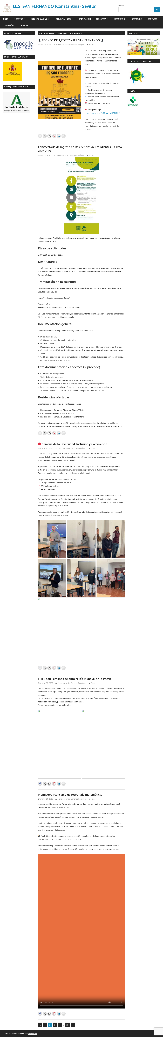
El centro (18, 19)
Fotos (91, 44)
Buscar (121, 5)
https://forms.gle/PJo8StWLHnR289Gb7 (102, 113)
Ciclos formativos (39, 19)
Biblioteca (101, 19)
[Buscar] (157, 9)
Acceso (24, 25)
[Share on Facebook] (40, 136)
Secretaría (137, 19)
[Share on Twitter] (45, 136)
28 (67, 1025)
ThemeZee (32, 1034)
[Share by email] (64, 136)
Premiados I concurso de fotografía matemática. (70, 794)
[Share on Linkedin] (59, 136)
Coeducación (119, 19)
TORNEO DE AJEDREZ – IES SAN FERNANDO (71, 40)
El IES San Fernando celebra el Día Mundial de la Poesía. (75, 678)
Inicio (5, 19)
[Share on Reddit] (49, 136)
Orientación (85, 19)
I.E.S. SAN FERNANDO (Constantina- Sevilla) (54, 6)
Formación (8, 25)
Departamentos (63, 19)
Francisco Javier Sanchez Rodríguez (70, 44)
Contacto (152, 19)
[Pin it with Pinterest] (54, 136)
